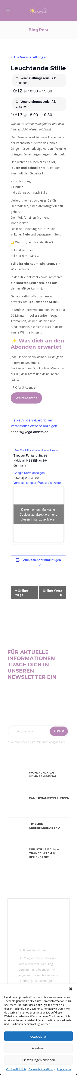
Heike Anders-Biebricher (32, 420)
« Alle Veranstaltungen (29, 57)
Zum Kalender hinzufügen (42, 560)
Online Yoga (21, 592)
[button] (70, 989)
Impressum (64, 1069)
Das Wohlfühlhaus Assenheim (35, 450)
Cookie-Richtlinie (16, 1069)
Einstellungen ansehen (38, 1060)
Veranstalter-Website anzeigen (34, 425)
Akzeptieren (38, 1036)
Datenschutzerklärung (41, 1069)
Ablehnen (38, 1048)
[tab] (17, 760)
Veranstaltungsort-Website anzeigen (37, 482)
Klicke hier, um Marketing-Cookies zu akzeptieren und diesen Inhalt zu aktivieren (38, 514)
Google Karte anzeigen (29, 473)
